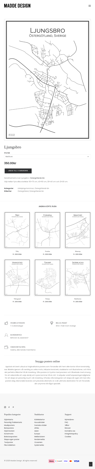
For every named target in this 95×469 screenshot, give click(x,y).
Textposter (8, 442)
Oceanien (38, 442)
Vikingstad (17, 299)
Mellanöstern (39, 436)
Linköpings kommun (26, 188)
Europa (37, 434)
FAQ (66, 422)
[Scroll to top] (90, 464)
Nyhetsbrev (69, 419)
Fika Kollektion (9, 445)
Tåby (17, 251)
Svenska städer (40, 425)
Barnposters (9, 428)
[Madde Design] (17, 6)
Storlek (7, 153)
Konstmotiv (8, 434)
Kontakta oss (70, 431)
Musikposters (9, 425)
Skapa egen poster (11, 439)
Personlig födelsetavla (13, 422)
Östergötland (23, 191)
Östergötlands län (37, 178)
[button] (89, 5)
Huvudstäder (39, 422)
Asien (36, 431)
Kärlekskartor (39, 419)
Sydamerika (39, 445)
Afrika (36, 428)
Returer (68, 428)
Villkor (67, 425)
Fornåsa (47, 251)
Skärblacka (77, 299)
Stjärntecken (9, 431)
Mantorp (78, 251)
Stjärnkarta (8, 419)
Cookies (68, 436)
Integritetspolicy (71, 434)
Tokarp (47, 299)
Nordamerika (39, 439)
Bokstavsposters (10, 436)
